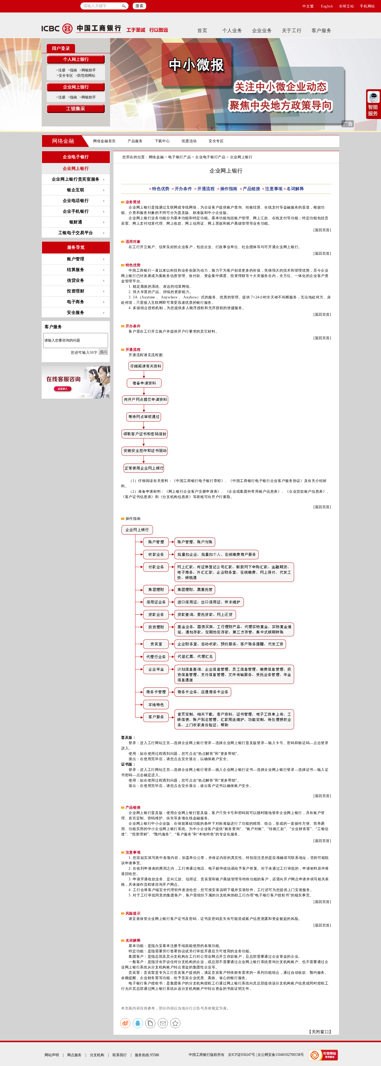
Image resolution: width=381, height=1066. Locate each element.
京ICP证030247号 (241, 1055)
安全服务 (76, 312)
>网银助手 (87, 70)
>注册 (60, 70)
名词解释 (295, 189)
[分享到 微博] (125, 1023)
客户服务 (322, 30)
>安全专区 (65, 75)
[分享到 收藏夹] (175, 1023)
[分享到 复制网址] (150, 1023)
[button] (211, 128)
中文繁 (308, 6)
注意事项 (274, 189)
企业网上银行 (76, 168)
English (327, 6)
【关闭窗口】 (320, 1032)
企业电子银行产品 (210, 157)
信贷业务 (76, 280)
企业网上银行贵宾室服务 (76, 179)
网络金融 (63, 141)
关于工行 (292, 30)
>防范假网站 (85, 75)
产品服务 (135, 141)
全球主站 (346, 6)
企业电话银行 (76, 200)
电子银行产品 (179, 157)
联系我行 (120, 1055)
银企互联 (76, 190)
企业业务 (262, 30)
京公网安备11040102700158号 (280, 1055)
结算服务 (76, 269)
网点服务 (74, 1055)
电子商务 (76, 302)
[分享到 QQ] (138, 1023)
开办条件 (184, 189)
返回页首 (322, 230)
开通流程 (206, 189)
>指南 (72, 70)
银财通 (75, 222)
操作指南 (229, 189)
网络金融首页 (104, 141)
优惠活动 (189, 141)
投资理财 (76, 291)
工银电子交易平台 (75, 233)
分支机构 (97, 1055)
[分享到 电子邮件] (163, 1023)
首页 (202, 30)
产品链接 (251, 189)
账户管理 (76, 259)
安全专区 (216, 141)
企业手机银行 (76, 211)
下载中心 (162, 141)
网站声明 (52, 1055)
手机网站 (367, 6)
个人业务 (232, 30)
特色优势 (161, 189)
